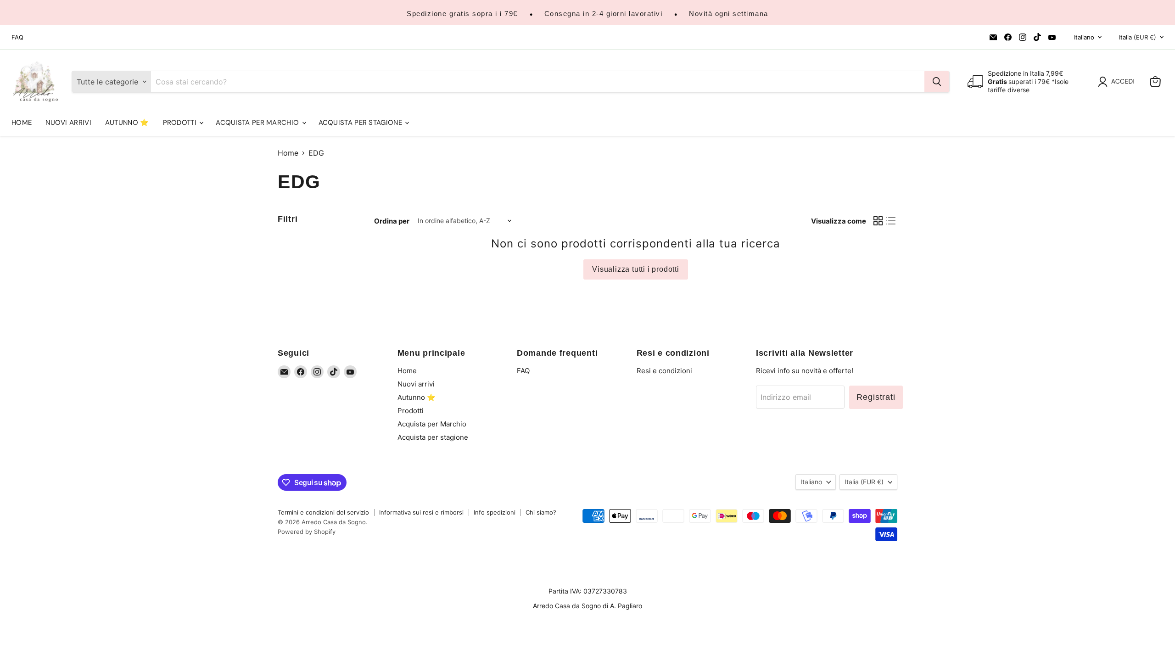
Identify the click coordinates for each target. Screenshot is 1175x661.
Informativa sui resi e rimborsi (421, 512)
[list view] (890, 220)
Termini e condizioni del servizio (323, 512)
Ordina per (391, 221)
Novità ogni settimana (728, 13)
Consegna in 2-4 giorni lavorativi (603, 13)
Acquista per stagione (361, 122)
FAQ (17, 37)
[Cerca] (936, 81)
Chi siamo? (541, 512)
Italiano (1084, 37)
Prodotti (181, 122)
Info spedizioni (494, 512)
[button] (1118, 81)
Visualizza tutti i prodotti (635, 269)
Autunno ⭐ (127, 122)
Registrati (875, 397)
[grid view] (878, 220)
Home (21, 122)
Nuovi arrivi (68, 122)
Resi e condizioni (664, 370)
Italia (1137, 37)
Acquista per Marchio (258, 122)
